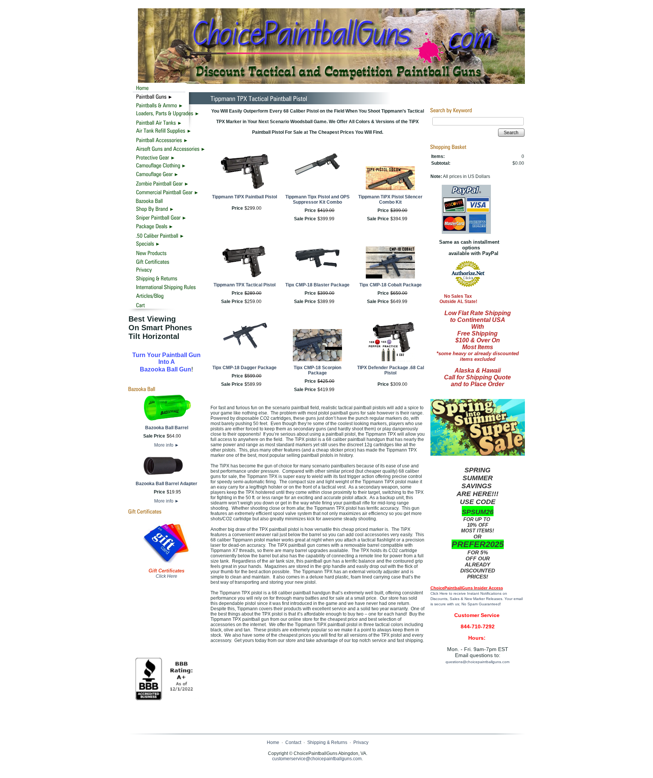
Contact (293, 742)
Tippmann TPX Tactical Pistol (244, 285)
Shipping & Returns (327, 742)
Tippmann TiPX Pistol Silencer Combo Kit (390, 199)
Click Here (166, 576)
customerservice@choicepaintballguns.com (317, 758)
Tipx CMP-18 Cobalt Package (390, 285)
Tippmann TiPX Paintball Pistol (244, 197)
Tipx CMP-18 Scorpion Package (317, 370)
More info (166, 445)
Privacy (360, 742)
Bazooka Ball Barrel (166, 427)
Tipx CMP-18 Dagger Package (244, 367)
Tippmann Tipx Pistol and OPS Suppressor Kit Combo (317, 199)
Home (273, 742)
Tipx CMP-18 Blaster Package (317, 285)
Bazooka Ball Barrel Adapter (166, 483)
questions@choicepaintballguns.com (477, 662)
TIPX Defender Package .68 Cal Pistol (390, 370)
